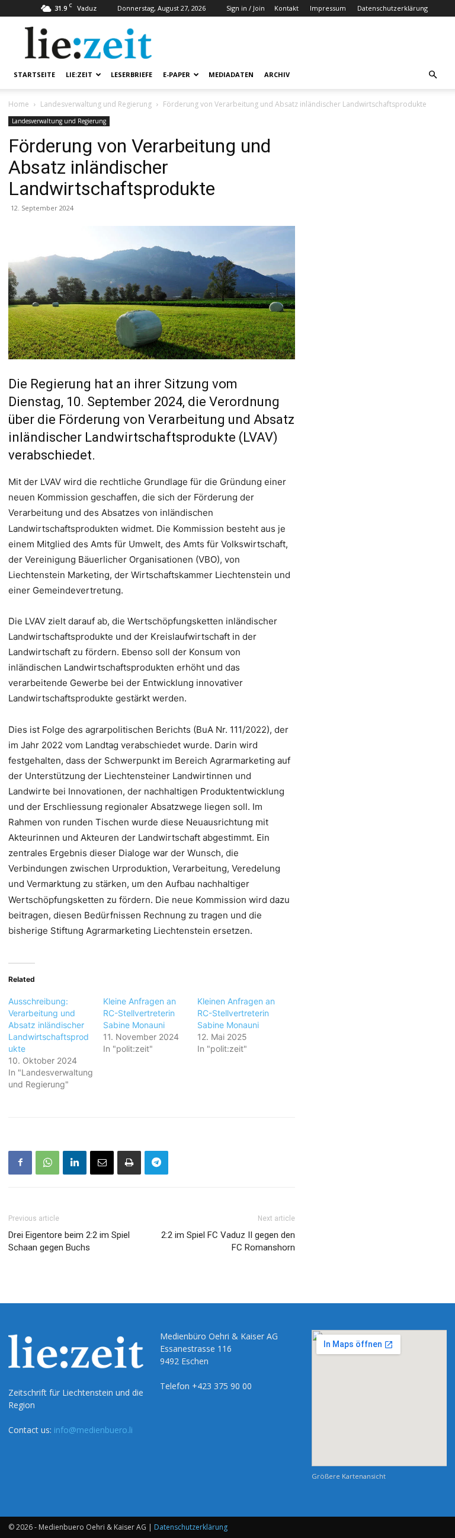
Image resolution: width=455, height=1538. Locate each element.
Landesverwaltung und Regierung (96, 104)
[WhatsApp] (47, 1163)
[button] (432, 75)
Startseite (34, 74)
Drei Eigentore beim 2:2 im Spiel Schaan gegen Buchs (69, 1241)
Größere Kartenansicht (349, 1476)
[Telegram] (156, 1163)
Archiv (277, 74)
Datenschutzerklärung (392, 8)
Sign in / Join (245, 8)
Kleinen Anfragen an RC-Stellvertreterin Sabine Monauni (236, 1013)
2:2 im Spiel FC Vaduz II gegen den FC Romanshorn (228, 1241)
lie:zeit (79, 74)
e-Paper (176, 74)
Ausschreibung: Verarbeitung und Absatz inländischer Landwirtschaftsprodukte (48, 1025)
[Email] (102, 1163)
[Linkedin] (74, 1163)
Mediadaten (231, 74)
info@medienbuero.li (93, 1429)
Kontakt (286, 8)
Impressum (328, 8)
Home (18, 104)
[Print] (129, 1163)
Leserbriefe (131, 74)
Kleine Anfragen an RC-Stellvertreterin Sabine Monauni (139, 1013)
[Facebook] (20, 1163)
